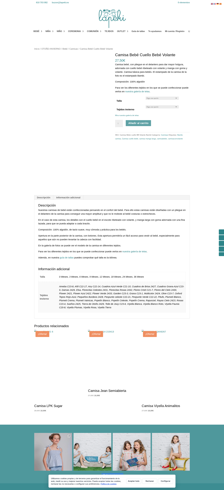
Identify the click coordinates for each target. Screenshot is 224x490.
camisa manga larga (147, 139)
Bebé (64, 49)
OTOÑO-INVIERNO (51, 49)
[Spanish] (220, 3)
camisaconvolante (175, 139)
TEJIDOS (109, 31)
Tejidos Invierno (125, 109)
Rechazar (150, 481)
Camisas (73, 49)
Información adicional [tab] (68, 197)
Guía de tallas (138, 31)
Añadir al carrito (138, 123)
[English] (212, 3)
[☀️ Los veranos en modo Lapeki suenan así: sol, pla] (171, 452)
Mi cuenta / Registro (174, 31)
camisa (118, 139)
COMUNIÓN (93, 31)
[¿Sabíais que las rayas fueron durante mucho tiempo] (53, 452)
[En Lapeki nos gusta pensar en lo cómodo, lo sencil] (92, 452)
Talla (119, 101)
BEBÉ (36, 31)
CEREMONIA (74, 31)
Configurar (165, 481)
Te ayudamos (155, 31)
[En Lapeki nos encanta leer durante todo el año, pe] (132, 452)
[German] (217, 3)
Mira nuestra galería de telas (127, 115)
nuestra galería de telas (137, 91)
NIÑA (48, 31)
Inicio (36, 49)
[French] (215, 3)
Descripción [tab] (43, 197)
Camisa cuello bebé (130, 139)
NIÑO (59, 31)
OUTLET (121, 31)
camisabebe (162, 139)
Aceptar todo (133, 481)
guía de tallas (67, 257)
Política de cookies (109, 484)
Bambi (180, 135)
